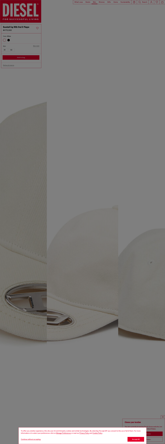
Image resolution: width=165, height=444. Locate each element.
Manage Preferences (63, 433)
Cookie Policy (97, 433)
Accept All (136, 439)
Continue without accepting (31, 439)
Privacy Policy (84, 433)
